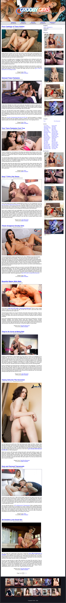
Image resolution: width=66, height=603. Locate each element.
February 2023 (47, 144)
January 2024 (46, 136)
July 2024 (46, 133)
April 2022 (54, 128)
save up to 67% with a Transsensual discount (19, 308)
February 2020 (55, 147)
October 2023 (46, 138)
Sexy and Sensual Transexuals (13, 466)
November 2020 (55, 145)
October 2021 (54, 135)
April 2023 (46, 143)
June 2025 (46, 128)
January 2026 (46, 126)
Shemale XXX (13, 22)
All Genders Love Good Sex (12, 520)
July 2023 (46, 141)
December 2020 (55, 144)
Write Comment (24, 73)
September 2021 (55, 136)
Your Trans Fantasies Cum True (13, 128)
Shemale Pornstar (53, 22)
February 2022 (55, 131)
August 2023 (46, 139)
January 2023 (46, 145)
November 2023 (47, 137)
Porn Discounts (25, 219)
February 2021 (55, 142)
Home (45, 27)
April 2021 (54, 141)
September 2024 (47, 132)
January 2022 (54, 132)
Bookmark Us (49, 27)
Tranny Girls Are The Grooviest (13, 380)
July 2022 (54, 126)
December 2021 (55, 133)
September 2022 (47, 148)
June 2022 (54, 127)
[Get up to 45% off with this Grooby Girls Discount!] (33, 21)
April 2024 (46, 134)
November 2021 (55, 134)
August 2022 (54, 125)
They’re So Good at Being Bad (13, 331)
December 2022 (47, 146)
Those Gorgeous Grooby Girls (13, 226)
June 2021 (54, 139)
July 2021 (54, 138)
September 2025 (47, 127)
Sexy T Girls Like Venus (10, 176)
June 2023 (46, 142)
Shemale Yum (23, 22)
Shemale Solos (42, 22)
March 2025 (46, 130)
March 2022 (54, 130)
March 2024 (46, 135)
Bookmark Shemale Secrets (18, 27)
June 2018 (54, 148)
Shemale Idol (33, 22)
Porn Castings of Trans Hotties (13, 26)
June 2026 (46, 125)
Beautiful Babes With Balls (11, 281)
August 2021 (54, 137)
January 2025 (46, 131)
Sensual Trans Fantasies (11, 78)
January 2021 (54, 143)
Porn (25, 72)
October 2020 (54, 146)
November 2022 (47, 147)
